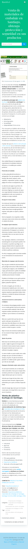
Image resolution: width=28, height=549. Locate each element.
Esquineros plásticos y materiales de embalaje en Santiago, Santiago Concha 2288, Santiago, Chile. (14, 494)
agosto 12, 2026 (21, 81)
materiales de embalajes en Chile (14, 409)
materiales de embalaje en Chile (14, 508)
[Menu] (24, 2)
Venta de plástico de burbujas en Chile (14, 513)
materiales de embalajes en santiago (15, 503)
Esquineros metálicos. (10, 462)
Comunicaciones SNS (9, 81)
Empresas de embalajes (14, 501)
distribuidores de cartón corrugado (14, 506)
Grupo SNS (8, 540)
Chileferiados (13, 542)
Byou (6, 542)
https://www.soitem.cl (12, 486)
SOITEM (7, 510)
